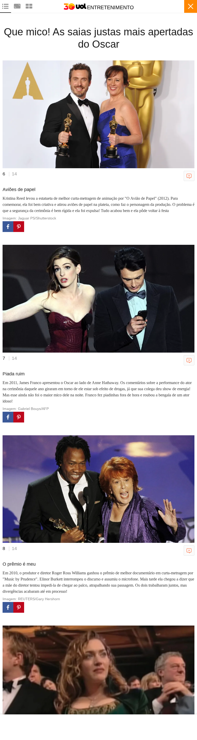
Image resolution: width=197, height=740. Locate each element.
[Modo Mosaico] (29, 5)
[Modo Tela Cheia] (18, 5)
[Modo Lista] (6, 5)
